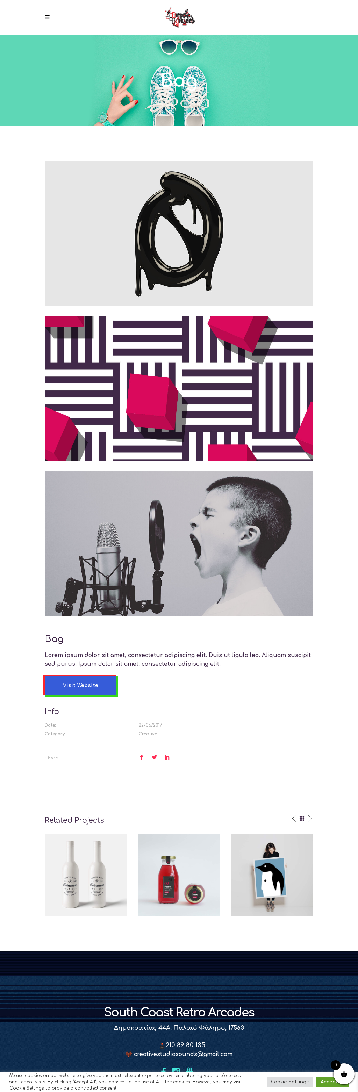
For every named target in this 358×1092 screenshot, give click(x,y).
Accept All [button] (333, 1081)
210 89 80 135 (184, 1045)
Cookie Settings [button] (290, 1081)
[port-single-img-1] (179, 544)
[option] (86, 874)
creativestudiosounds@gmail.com (182, 1054)
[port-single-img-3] (179, 233)
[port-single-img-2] (179, 388)
